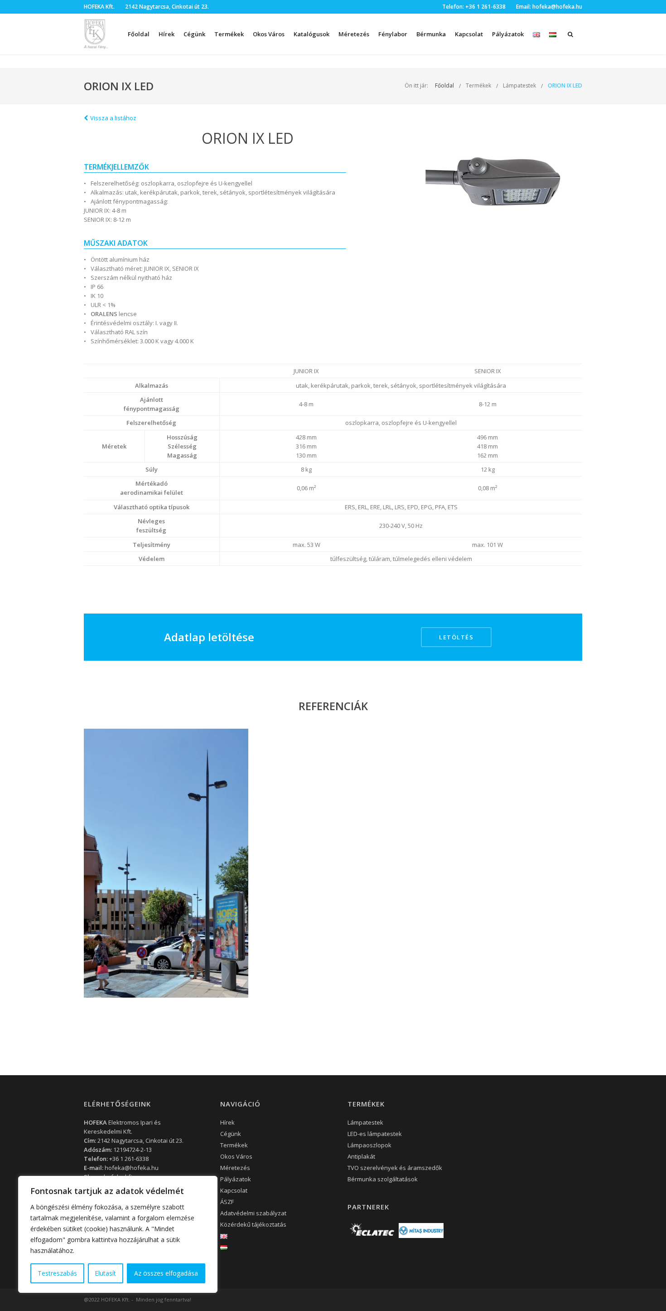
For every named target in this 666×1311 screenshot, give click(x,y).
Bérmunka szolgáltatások (382, 1179)
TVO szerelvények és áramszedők (394, 1168)
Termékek (478, 85)
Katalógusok (311, 34)
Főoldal (139, 34)
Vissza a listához (113, 118)
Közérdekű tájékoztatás (253, 1224)
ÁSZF (227, 1202)
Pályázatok (508, 34)
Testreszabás (57, 1273)
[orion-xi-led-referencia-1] (166, 863)
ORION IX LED (565, 85)
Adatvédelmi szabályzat (253, 1213)
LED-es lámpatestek (374, 1134)
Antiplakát (361, 1156)
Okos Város (269, 34)
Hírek (166, 34)
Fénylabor (392, 34)
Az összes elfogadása (166, 1273)
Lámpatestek (519, 85)
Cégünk (194, 34)
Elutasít (105, 1273)
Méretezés (353, 34)
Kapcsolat (469, 34)
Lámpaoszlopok (369, 1145)
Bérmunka (431, 34)
